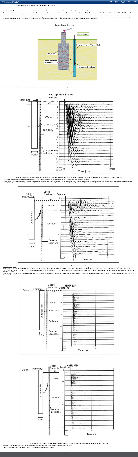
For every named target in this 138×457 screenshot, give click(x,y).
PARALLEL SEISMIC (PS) (51, 5)
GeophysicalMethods (123, 2)
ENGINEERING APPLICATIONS (23, 5)
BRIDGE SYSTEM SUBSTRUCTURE (33, 5)
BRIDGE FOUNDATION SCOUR (42, 5)
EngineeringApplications (116, 2)
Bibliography (135, 1)
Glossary (128, 1)
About (111, 1)
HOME (18, 5)
